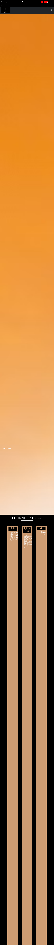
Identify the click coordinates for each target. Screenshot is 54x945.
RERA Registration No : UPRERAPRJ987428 (11, 2)
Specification (9, 448)
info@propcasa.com (28, 2)
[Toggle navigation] (51, 10)
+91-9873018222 (6, 5)
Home (4, 448)
